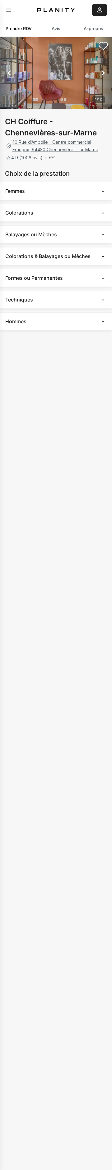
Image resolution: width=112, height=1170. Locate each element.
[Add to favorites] (103, 46)
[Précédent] (9, 73)
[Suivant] (102, 73)
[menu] (8, 10)
